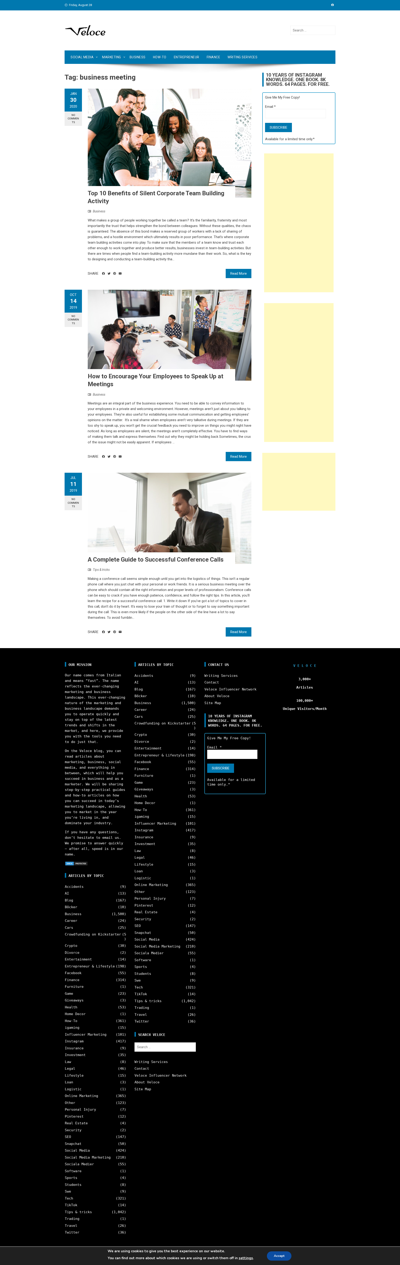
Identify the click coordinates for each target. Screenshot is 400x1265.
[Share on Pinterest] (114, 273)
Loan (69, 1082)
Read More (238, 273)
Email (270, 107)
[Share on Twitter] (109, 273)
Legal (70, 1068)
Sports (71, 1178)
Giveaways (74, 1000)
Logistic (73, 1089)
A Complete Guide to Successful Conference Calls (156, 559)
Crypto (71, 946)
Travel (71, 1226)
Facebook (73, 973)
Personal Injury (80, 1109)
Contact (141, 1068)
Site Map (142, 1089)
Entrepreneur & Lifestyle (90, 966)
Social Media (82, 57)
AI (67, 893)
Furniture (74, 987)
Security (73, 1130)
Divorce (72, 953)
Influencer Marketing (85, 1034)
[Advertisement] (299, 222)
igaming (72, 1028)
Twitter (72, 1232)
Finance (213, 57)
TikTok (71, 1205)
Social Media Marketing (88, 1157)
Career (71, 921)
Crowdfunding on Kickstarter (93, 934)
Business (138, 57)
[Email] (120, 273)
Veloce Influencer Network (160, 1075)
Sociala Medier (79, 1164)
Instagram (74, 1041)
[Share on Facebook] (103, 273)
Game (69, 993)
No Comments (73, 119)
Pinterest (74, 1116)
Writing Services (242, 57)
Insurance (74, 1048)
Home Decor (75, 1014)
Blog (69, 900)
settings (246, 1258)
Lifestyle (74, 1075)
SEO (68, 1137)
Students (73, 1185)
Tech (69, 1198)
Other (70, 1103)
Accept (279, 1256)
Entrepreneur (186, 57)
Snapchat (73, 1144)
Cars (69, 928)
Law (68, 1062)
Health (71, 1007)
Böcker (71, 907)
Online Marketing (81, 1096)
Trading (72, 1219)
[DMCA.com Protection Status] (76, 863)
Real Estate (76, 1123)
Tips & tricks (101, 570)
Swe (68, 1191)
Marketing (111, 57)
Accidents (74, 887)
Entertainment (78, 959)
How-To (159, 57)
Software (73, 1171)
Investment (75, 1055)
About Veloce (146, 1082)
